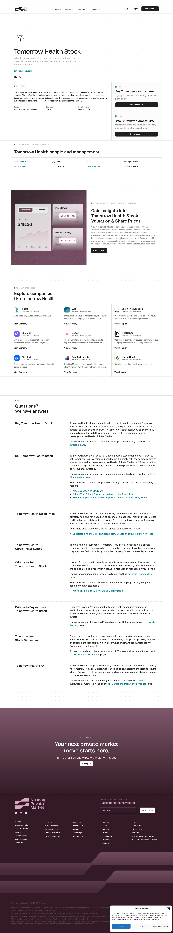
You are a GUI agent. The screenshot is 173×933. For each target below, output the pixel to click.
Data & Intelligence (21, 829)
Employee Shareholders (139, 574)
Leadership (107, 829)
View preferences (160, 926)
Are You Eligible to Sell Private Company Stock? (98, 590)
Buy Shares (135, 104)
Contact (106, 840)
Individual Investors (51, 829)
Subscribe (146, 810)
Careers (105, 833)
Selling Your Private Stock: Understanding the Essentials (102, 494)
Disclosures (136, 833)
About (105, 826)
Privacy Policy (137, 829)
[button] (168, 908)
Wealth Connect (21, 839)
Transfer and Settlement (87, 654)
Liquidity (18, 832)
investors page (77, 444)
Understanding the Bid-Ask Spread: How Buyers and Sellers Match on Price (112, 533)
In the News (107, 843)
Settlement (19, 843)
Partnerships (107, 836)
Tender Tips (77, 833)
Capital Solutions (21, 836)
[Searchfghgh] (127, 8)
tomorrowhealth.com (23, 71)
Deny (141, 926)
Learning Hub (78, 826)
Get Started (149, 9)
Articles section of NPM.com (87, 490)
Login (135, 9)
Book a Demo (99, 250)
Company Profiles (79, 836)
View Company (20, 324)
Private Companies (51, 826)
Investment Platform (22, 825)
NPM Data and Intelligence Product (127, 683)
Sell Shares (135, 134)
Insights (76, 829)
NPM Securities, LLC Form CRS (143, 836)
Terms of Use (137, 826)
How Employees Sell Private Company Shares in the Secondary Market (110, 497)
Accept (121, 926)
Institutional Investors (52, 833)
